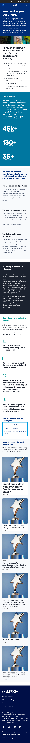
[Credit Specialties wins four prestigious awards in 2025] (15, 511)
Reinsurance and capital (9, 700)
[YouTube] (15, 727)
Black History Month (11, 425)
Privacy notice (15, 732)
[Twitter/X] (9, 727)
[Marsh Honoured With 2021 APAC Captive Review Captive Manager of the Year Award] (15, 546)
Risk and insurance (7, 697)
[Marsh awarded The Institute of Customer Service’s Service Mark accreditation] (15, 658)
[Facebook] (4, 727)
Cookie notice (6, 734)
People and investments (9, 703)
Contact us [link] (26, 1)
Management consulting (9, 706)
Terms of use (5, 732)
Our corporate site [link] (18, 1)
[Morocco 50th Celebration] (15, 625)
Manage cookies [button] (16, 734)
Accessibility (23, 732)
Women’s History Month (12, 428)
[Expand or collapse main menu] (3, 5)
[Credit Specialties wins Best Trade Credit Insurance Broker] (15, 469)
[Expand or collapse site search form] (27, 5)
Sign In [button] (11, 1)
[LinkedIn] (20, 727)
